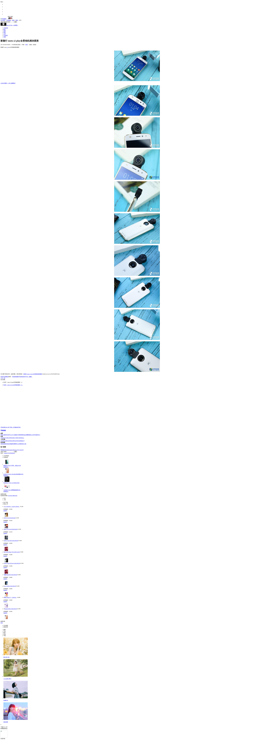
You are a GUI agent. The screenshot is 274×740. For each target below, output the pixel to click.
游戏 (4, 443)
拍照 (2, 443)
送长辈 (9, 443)
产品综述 (5, 28)
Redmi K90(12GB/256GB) (11, 608)
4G (18, 443)
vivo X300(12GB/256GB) (10, 586)
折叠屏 (15, 443)
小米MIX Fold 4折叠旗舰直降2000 (11, 490)
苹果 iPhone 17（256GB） (10, 597)
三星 (4, 434)
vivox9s (9, 453)
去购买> (5, 510)
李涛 (26, 44)
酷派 (16, 434)
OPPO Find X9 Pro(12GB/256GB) (12, 563)
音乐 (23, 443)
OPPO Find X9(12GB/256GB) (11, 540)
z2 (7, 47)
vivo (11, 434)
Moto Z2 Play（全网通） (12, 25)
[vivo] (10, 18)
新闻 (13, 20)
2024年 (5, 440)
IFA (14, 450)
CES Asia (19, 450)
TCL (13, 434)
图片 (4, 29)
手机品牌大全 (4, 427)
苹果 (2, 434)
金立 (25, 434)
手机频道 (8, 20)
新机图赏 (16, 376)
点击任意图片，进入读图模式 (8, 83)
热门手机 (10, 427)
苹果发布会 (3, 450)
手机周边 (21, 376)
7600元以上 (21, 437)
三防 (25, 443)
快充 (6, 443)
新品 (17, 20)
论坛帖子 (5, 35)
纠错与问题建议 (5, 376)
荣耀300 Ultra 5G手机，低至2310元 (12, 465)
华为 (6, 434)
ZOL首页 (3, 20)
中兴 (18, 434)
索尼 (37, 434)
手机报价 (3, 430)
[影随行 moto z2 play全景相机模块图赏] (137, 115)
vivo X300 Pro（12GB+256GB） (12, 506)
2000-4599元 (9, 437)
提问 (2, 622)
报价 (4, 32)
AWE (7, 450)
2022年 (12, 440)
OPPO (8, 434)
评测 (4, 37)
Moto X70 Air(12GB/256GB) (11, 529)
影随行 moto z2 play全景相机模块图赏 (32, 374)
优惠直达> (6, 467)
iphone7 (13, 453)
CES (22, 450)
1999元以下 (3, 437)
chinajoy (6, 453)
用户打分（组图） (28, 376)
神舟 (22, 434)
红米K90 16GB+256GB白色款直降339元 (13, 474)
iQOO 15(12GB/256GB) (9, 518)
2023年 (9, 440)
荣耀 (27, 434)
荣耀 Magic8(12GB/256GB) (10, 574)
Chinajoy (11, 450)
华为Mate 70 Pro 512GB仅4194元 (11, 482)
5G (17, 443)
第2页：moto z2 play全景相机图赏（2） (13, 385)
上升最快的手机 (17, 427)
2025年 (2, 440)
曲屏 (12, 443)
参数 (4, 31)
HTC (39, 434)
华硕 (29, 434)
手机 (13, 376)
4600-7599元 (15, 437)
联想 (20, 434)
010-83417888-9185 (12, 495)
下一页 (3, 378)
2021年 (16, 440)
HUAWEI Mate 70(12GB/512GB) (12, 552)
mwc (16, 450)
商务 (20, 443)
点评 (4, 34)
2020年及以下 (21, 440)
